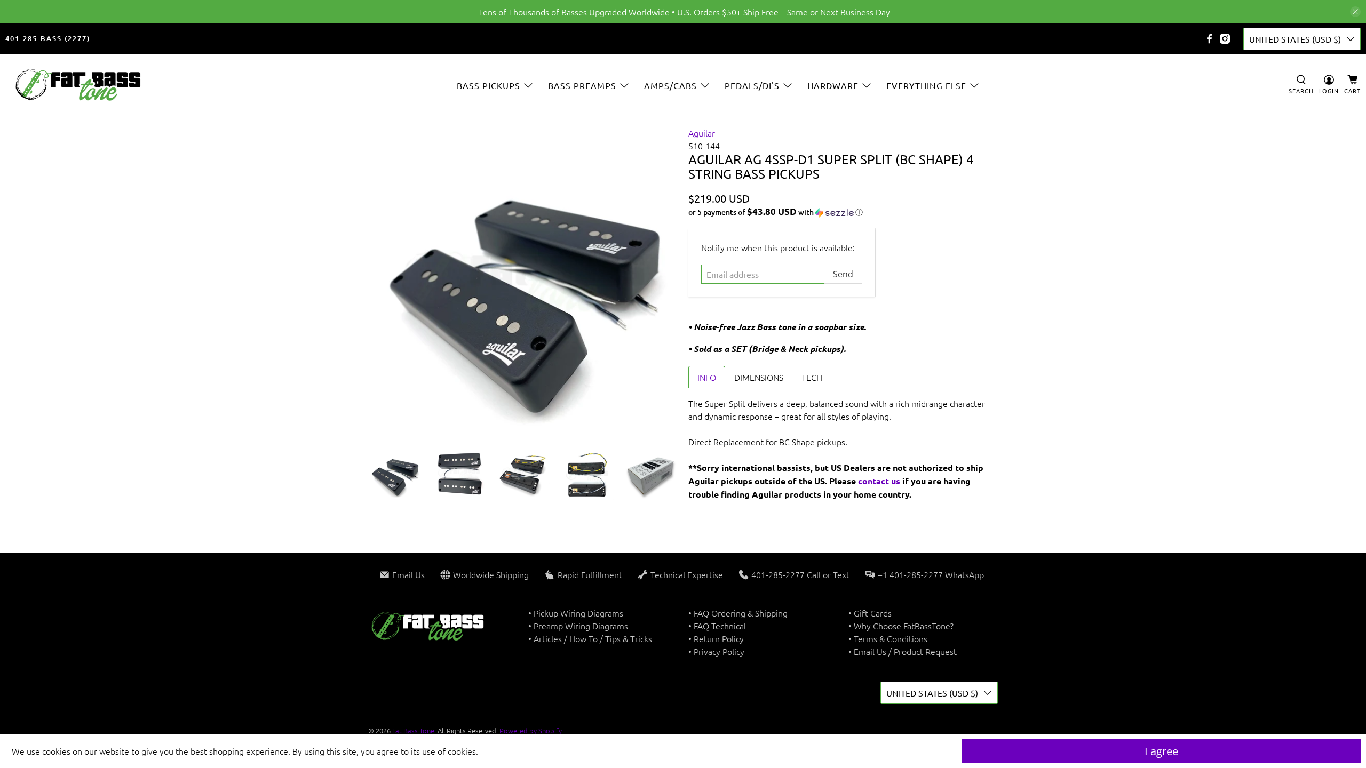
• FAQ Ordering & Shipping (738, 613)
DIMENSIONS (758, 377)
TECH (811, 377)
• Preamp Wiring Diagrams (578, 625)
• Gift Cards (870, 613)
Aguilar (701, 133)
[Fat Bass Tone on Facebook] (1209, 39)
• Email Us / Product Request (902, 651)
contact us (879, 480)
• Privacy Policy (716, 651)
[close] (1355, 11)
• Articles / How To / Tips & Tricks (590, 638)
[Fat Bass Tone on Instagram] (1225, 39)
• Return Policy (716, 638)
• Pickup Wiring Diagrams (575, 613)
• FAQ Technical (717, 625)
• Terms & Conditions (887, 638)
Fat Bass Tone (413, 730)
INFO (706, 377)
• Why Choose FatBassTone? (901, 625)
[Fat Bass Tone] (78, 85)
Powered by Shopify (530, 730)
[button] (843, 212)
